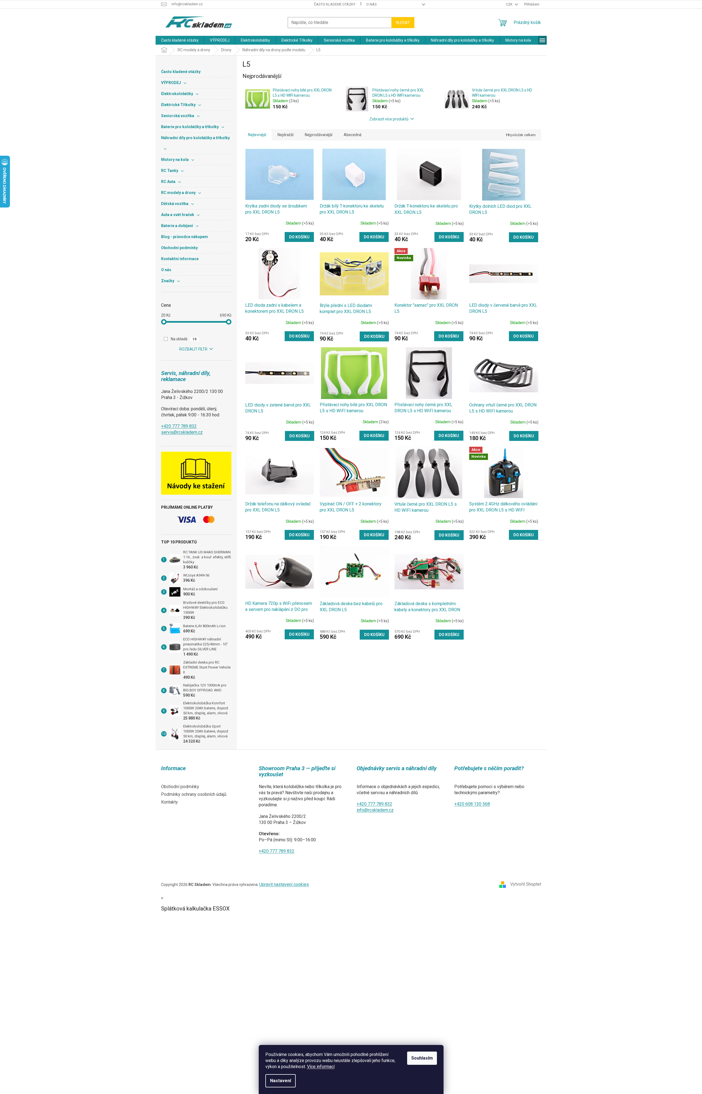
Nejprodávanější (318, 135)
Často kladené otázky (334, 4)
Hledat (403, 22)
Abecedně (352, 135)
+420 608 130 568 (472, 804)
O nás (371, 4)
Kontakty (169, 802)
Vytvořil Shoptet (525, 884)
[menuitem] (180, 40)
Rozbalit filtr (193, 349)
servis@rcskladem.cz (182, 432)
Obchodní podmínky (180, 786)
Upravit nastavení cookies (284, 884)
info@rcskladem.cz (375, 810)
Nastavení (280, 1080)
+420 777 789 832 (179, 426)
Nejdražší (285, 135)
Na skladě (184, 339)
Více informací (321, 1066)
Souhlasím (422, 1058)
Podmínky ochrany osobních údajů (193, 794)
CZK (509, 4)
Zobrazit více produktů (389, 119)
